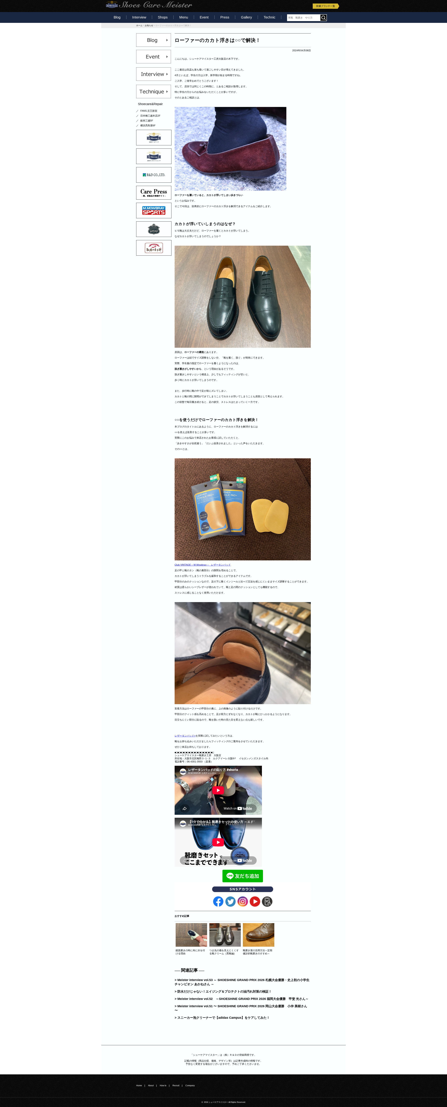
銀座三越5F (146, 120)
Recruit (176, 1085)
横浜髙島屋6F (148, 125)
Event (204, 17)
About (151, 1085)
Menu (183, 17)
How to (163, 1085)
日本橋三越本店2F (150, 115)
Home (139, 1085)
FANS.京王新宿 (148, 110)
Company (190, 1085)
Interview (139, 17)
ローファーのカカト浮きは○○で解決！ (218, 40)
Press (224, 17)
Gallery (246, 17)
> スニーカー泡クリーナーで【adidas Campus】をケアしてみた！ (222, 1017)
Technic (269, 17)
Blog (117, 17)
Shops (163, 17)
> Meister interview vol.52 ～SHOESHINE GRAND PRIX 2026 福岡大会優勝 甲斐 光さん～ (242, 999)
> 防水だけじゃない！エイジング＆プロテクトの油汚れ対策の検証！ (223, 991)
